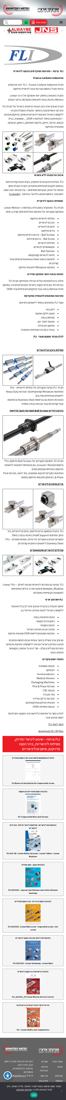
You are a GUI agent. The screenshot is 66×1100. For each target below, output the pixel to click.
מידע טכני (43, 1080)
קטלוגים (59, 1075)
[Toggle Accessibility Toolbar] (8, 1075)
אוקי (34, 1095)
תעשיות (59, 1080)
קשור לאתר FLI (55, 724)
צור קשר (44, 1075)
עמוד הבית (58, 1061)
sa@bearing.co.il (17, 1075)
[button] (61, 22)
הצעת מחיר (41, 22)
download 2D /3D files (50, 731)
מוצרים (44, 1061)
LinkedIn (15, 194)
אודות (60, 1066)
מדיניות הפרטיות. (24, 1089)
